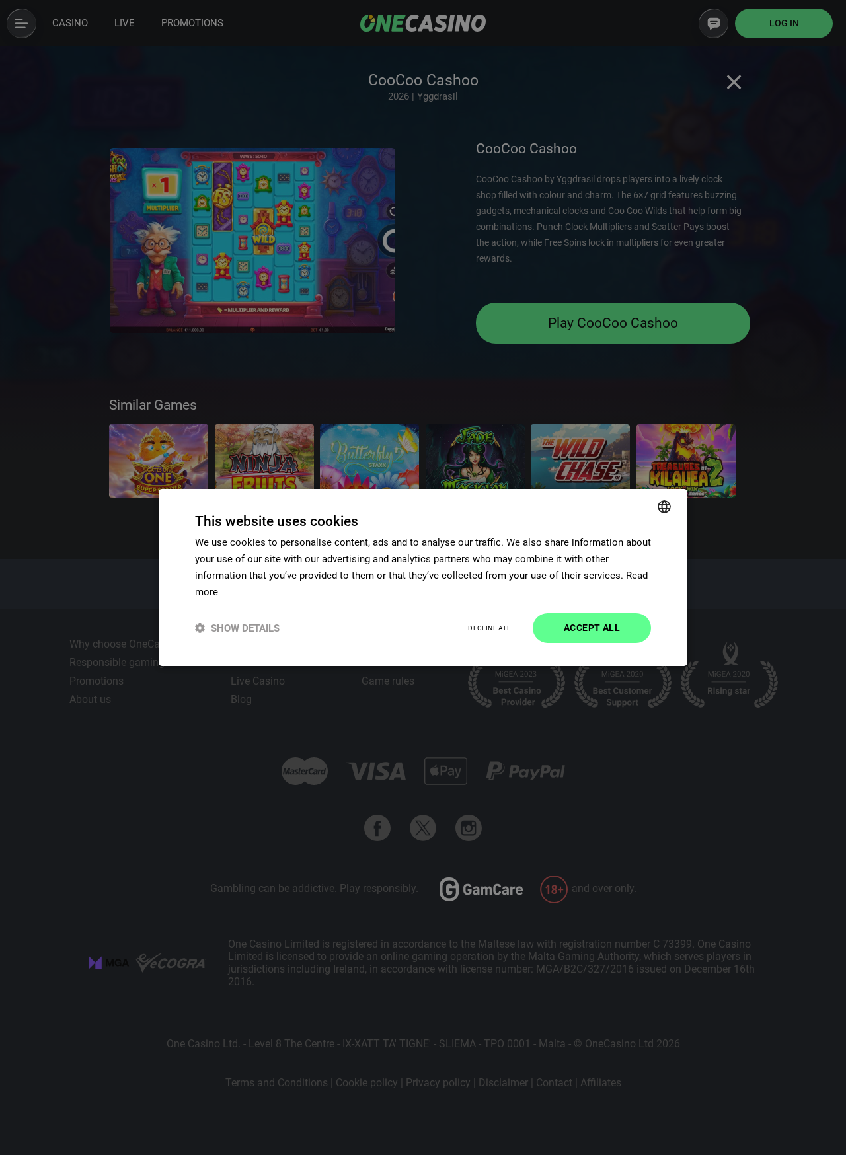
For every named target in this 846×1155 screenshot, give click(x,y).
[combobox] (664, 506)
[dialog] (423, 577)
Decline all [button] (489, 628)
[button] (237, 628)
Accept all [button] (592, 627)
